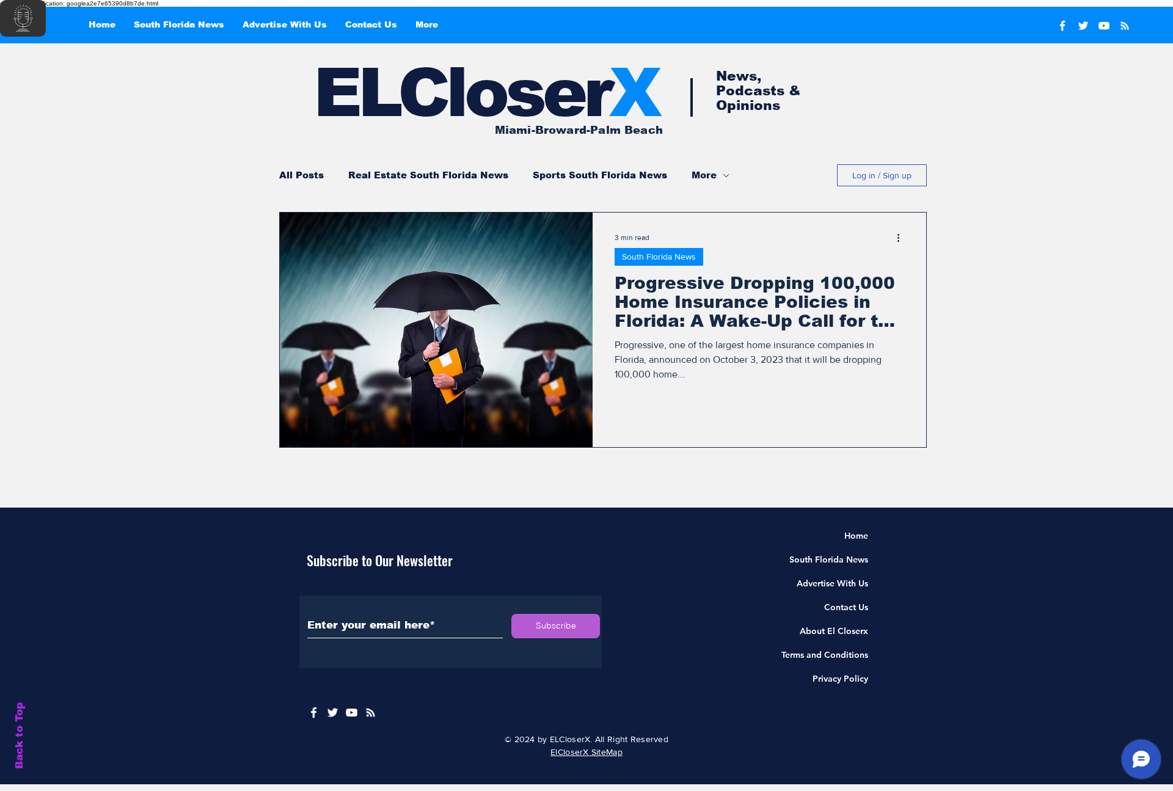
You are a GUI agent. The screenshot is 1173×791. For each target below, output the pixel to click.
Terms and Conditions (824, 654)
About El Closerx (834, 630)
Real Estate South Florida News (428, 175)
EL (355, 92)
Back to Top (19, 735)
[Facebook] (1062, 25)
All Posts (301, 175)
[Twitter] (1083, 25)
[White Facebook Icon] (314, 712)
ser (581, 92)
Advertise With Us (832, 583)
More (704, 175)
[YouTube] (1104, 25)
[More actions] (902, 237)
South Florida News (659, 256)
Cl (431, 92)
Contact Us (846, 607)
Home (856, 535)
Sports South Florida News (600, 175)
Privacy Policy (840, 678)
